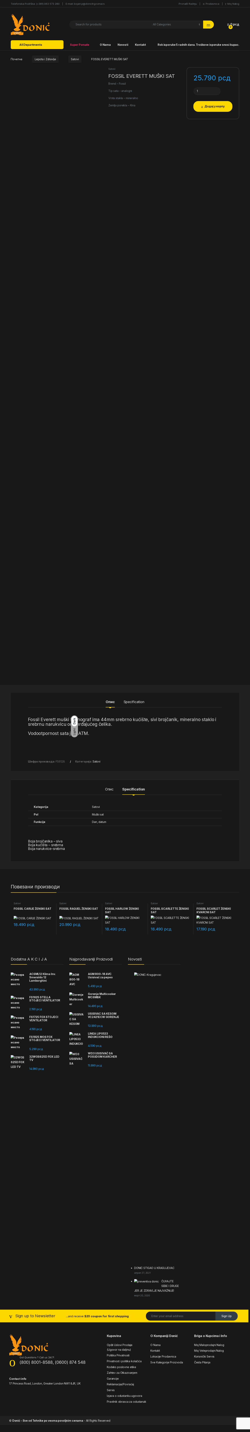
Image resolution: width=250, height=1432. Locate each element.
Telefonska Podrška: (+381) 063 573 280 (35, 3)
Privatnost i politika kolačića (124, 1361)
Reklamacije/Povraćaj (120, 1384)
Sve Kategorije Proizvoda (166, 1362)
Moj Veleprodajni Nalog (209, 1350)
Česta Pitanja (202, 1362)
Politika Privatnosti (118, 1355)
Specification (134, 702)
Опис (110, 702)
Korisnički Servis (204, 1356)
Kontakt (140, 44)
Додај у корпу (214, 106)
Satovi (75, 59)
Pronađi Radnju (187, 3)
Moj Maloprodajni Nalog (209, 1345)
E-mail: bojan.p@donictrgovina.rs (85, 3)
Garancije (113, 1378)
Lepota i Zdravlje (45, 59)
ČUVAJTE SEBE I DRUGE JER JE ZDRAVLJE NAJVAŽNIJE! (156, 1286)
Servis (111, 1390)
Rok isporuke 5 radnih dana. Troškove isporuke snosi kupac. (198, 44)
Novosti (122, 44)
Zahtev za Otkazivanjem (122, 1372)
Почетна (16, 59)
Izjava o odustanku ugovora (124, 1395)
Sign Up (226, 1316)
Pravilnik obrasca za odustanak (126, 1401)
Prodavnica (212, 3)
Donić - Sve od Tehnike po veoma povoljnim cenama (47, 1420)
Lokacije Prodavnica (163, 1356)
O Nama (105, 44)
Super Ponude (79, 44)
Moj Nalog (233, 3)
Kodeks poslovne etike (121, 1367)
